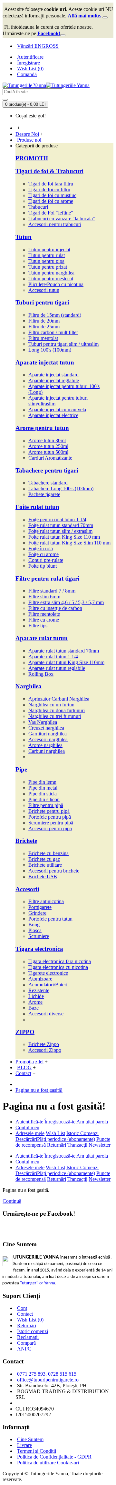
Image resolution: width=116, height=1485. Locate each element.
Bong (34, 924)
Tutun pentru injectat (49, 249)
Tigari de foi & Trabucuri (49, 171)
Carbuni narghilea (46, 751)
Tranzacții (77, 1145)
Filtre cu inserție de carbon (55, 608)
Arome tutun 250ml (48, 446)
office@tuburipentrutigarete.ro (48, 1379)
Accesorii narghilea (48, 739)
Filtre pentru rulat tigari (47, 578)
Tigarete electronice (48, 973)
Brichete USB (42, 876)
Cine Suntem (30, 1439)
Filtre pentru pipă (45, 805)
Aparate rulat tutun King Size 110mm (66, 662)
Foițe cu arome (43, 554)
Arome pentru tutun (42, 427)
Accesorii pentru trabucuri (54, 224)
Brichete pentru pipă (49, 811)
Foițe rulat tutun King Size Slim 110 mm (69, 542)
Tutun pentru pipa (46, 261)
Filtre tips (37, 625)
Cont (22, 1308)
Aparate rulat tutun (41, 638)
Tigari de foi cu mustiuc (52, 195)
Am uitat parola (92, 1121)
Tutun (23, 237)
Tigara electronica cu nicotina (58, 967)
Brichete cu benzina (48, 853)
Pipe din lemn (42, 782)
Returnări (56, 1145)
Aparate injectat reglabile (53, 380)
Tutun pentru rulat (46, 255)
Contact (25, 1314)
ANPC (24, 1348)
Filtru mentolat (43, 338)
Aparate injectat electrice (53, 415)
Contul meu (27, 1127)
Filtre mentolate (44, 614)
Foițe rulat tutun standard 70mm (60, 525)
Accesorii (27, 889)
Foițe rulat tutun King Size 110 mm (64, 537)
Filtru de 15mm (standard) (54, 315)
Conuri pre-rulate (45, 560)
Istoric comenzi (32, 1331)
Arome (35, 1002)
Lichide (36, 996)
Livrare (24, 1445)
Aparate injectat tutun (44, 362)
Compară (26, 1343)
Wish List (55, 1133)
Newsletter (100, 1145)
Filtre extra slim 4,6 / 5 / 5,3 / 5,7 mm (66, 602)
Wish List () (30, 1319)
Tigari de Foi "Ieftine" (50, 212)
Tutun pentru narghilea (51, 272)
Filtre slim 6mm (44, 596)
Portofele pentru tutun (50, 919)
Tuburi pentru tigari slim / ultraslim (63, 344)
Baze (33, 1008)
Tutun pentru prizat (47, 267)
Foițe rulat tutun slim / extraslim (60, 531)
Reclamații (28, 1337)
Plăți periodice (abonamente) (66, 1139)
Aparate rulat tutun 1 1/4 (53, 656)
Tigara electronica (39, 948)
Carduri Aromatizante (50, 458)
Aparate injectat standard (53, 374)
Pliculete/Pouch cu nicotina (55, 284)
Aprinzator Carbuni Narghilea (58, 699)
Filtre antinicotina (46, 901)
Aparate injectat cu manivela (57, 409)
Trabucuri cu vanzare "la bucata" (61, 218)
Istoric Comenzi (82, 1133)
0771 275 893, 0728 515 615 (46, 1374)
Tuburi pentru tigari (42, 302)
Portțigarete (40, 907)
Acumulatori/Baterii (48, 984)
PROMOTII (31, 158)
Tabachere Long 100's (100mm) (60, 488)
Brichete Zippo (43, 1044)
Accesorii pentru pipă (50, 828)
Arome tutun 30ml (47, 440)
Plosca (35, 930)
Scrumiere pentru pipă (50, 822)
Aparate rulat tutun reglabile (56, 668)
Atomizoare (40, 979)
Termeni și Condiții (36, 1451)
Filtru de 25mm (44, 326)
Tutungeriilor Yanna (37, 1283)
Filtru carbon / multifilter (53, 332)
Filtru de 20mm (44, 321)
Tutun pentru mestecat (50, 278)
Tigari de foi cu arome (50, 201)
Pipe (21, 769)
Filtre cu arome (43, 620)
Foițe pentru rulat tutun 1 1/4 (57, 519)
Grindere (37, 913)
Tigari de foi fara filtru (50, 183)
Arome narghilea (45, 745)
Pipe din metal (42, 788)
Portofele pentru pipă (49, 817)
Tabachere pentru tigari (46, 470)
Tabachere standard (48, 482)
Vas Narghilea (42, 722)
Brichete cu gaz (44, 859)
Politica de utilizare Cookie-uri (48, 1462)
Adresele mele (29, 1133)
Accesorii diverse (45, 1013)
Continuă (12, 1201)
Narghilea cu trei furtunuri (54, 716)
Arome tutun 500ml (48, 452)
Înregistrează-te (59, 1121)
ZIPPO (24, 1032)
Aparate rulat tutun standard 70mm (63, 650)
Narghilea (28, 686)
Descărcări (26, 1139)
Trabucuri (38, 207)
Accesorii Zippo (44, 1050)
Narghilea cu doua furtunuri (56, 710)
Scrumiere (38, 936)
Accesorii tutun (43, 290)
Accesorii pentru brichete (53, 870)
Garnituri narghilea (47, 733)
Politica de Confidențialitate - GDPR (54, 1457)
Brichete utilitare (45, 865)
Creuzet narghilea (46, 728)
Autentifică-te (29, 1121)
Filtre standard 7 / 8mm (51, 590)
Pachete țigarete (44, 494)
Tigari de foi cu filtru (49, 189)
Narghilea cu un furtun (51, 704)
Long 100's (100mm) (49, 350)
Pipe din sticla (42, 793)
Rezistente (38, 990)
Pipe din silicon (44, 799)
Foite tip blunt (42, 566)
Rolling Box (40, 674)
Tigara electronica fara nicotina (59, 961)
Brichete (26, 840)
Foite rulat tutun (37, 506)
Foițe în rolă (40, 548)
